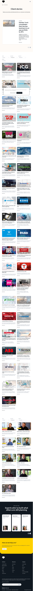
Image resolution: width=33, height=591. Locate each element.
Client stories (13, 564)
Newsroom (23, 567)
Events (13, 568)
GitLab (3, 570)
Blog (12, 565)
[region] (16, 91)
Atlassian (3, 567)
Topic (3, 418)
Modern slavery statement (15, 589)
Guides (13, 567)
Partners (23, 570)
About (23, 565)
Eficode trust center (8, 589)
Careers (23, 568)
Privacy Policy (3, 589)
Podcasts (13, 570)
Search (3, 59)
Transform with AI (4, 564)
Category (11, 418)
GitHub (3, 568)
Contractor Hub (4, 573)
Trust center (23, 573)
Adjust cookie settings (13, 92)
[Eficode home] (3, 2)
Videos (13, 571)
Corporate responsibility (25, 571)
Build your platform (4, 565)
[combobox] (14, 57)
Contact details (24, 564)
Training (3, 571)
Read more (20, 42)
